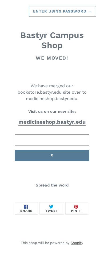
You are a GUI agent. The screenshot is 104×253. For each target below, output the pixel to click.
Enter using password (62, 11)
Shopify (77, 243)
